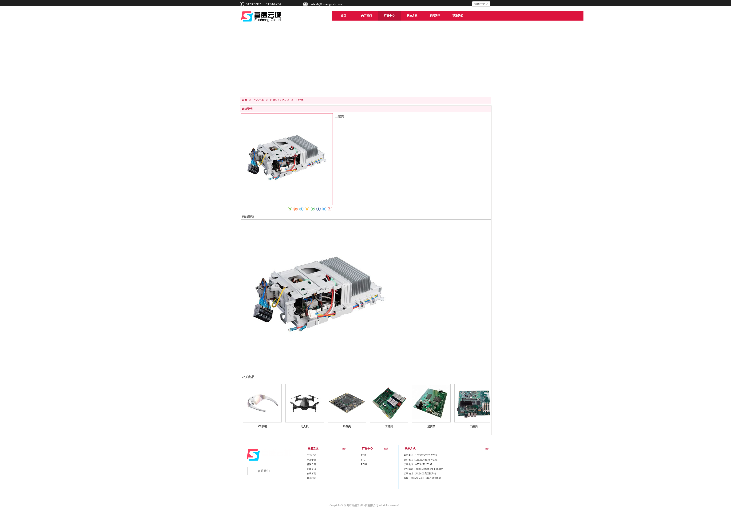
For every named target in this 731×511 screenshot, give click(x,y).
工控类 (389, 426)
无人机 (305, 426)
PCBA (273, 100)
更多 (386, 448)
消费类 (347, 426)
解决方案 (311, 464)
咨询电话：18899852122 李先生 (420, 455)
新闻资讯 (311, 469)
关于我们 (311, 455)
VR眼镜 (262, 426)
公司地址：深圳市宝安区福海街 (420, 473)
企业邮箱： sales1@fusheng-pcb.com (423, 469)
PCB (363, 455)
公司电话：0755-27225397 (418, 464)
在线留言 (311, 473)
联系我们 (311, 478)
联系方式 (410, 448)
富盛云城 (313, 448)
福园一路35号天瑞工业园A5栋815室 (422, 478)
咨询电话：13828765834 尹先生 (420, 459)
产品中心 (259, 100)
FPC (363, 459)
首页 (244, 100)
